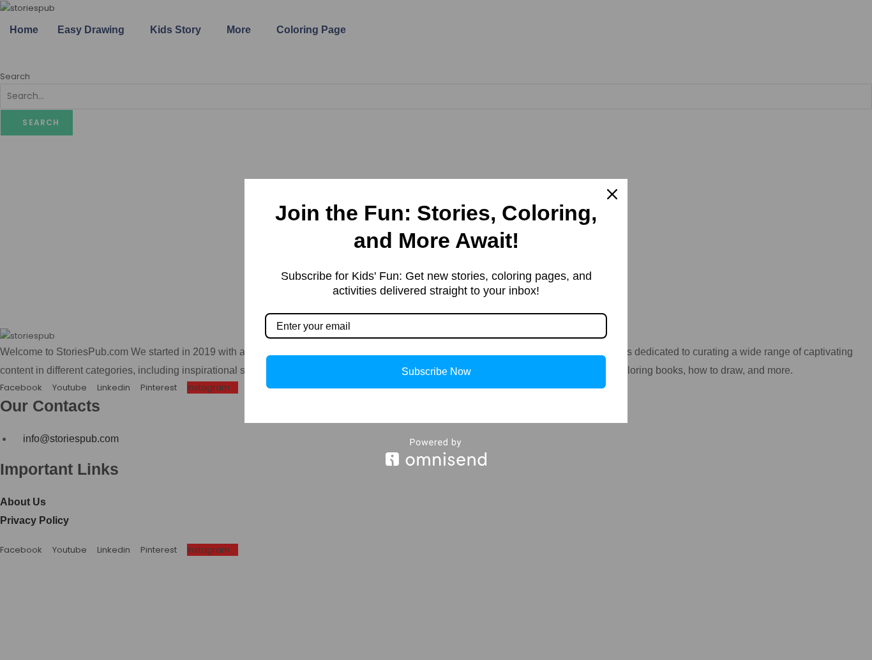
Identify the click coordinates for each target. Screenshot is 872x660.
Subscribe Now (436, 371)
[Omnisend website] (436, 452)
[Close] (612, 194)
